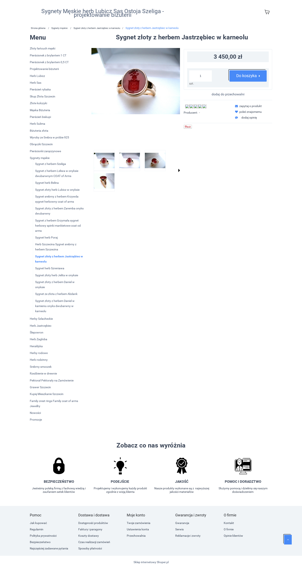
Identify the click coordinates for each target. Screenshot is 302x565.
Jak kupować (38, 523)
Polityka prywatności (43, 535)
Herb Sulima (37, 123)
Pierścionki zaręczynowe (45, 151)
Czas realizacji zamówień (94, 542)
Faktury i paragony (90, 529)
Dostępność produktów (93, 523)
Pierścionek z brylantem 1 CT (48, 55)
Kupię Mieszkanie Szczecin (46, 394)
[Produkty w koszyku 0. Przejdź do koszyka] (267, 11)
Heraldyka (36, 346)
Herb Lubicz (37, 76)
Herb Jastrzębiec (40, 325)
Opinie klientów (233, 535)
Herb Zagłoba (38, 339)
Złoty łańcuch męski (42, 48)
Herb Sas (35, 82)
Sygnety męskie (40, 158)
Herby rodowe (39, 353)
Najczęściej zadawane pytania (49, 548)
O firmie (229, 529)
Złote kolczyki (38, 103)
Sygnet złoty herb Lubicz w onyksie (57, 189)
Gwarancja (182, 523)
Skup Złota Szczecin (42, 96)
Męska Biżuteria (40, 110)
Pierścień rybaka (40, 89)
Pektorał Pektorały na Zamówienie (52, 380)
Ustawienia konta (138, 529)
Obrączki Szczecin (41, 144)
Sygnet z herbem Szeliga (50, 164)
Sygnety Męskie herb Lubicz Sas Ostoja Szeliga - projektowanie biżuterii (102, 13)
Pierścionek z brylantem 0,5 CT (49, 62)
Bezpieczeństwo (40, 542)
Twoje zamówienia (138, 523)
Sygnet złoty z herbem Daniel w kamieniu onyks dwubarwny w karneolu (55, 306)
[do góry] (288, 539)
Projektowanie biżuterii (44, 69)
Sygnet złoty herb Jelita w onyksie (56, 275)
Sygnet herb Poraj (46, 237)
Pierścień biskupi (40, 117)
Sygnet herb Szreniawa (49, 268)
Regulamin (36, 529)
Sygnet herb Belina (47, 182)
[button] (179, 170)
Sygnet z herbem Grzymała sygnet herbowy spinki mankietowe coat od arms (58, 225)
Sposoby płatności (90, 548)
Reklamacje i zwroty (188, 535)
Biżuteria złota (39, 130)
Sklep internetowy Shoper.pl (151, 562)
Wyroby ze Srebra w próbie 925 (49, 137)
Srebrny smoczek (41, 366)
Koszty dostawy (88, 535)
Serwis (179, 529)
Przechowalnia (136, 535)
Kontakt (229, 523)
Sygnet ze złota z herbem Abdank (56, 294)
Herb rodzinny (39, 359)
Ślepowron (36, 332)
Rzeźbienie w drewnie (43, 373)
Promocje (36, 419)
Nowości (35, 412)
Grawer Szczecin (40, 387)
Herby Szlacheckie (41, 318)
